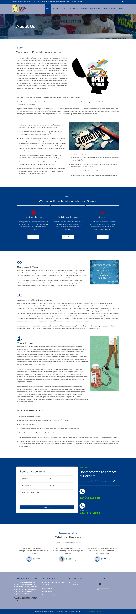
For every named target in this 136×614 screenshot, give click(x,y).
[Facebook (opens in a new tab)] (123, 2)
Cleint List (102, 217)
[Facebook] (100, 583)
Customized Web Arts (94, 612)
